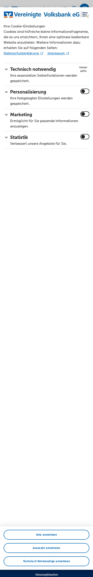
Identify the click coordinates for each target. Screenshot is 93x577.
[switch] (84, 91)
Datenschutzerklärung (22, 53)
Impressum (56, 53)
